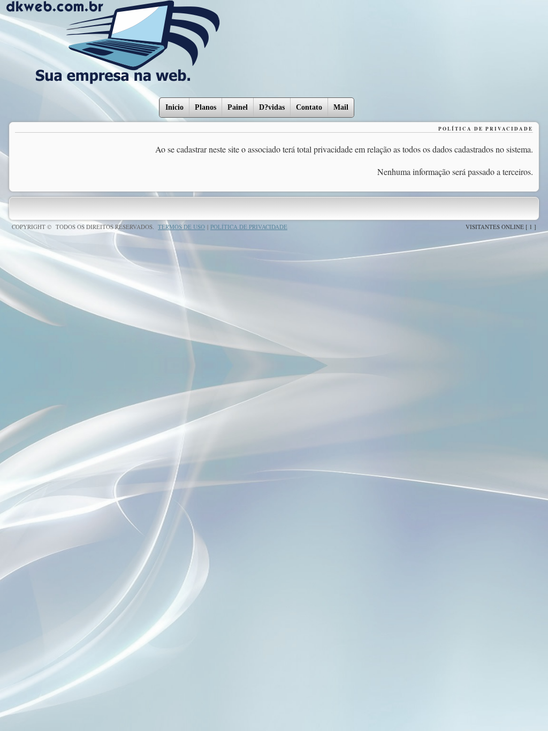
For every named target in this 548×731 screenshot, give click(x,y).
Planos (205, 107)
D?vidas (272, 107)
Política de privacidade (248, 227)
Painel (237, 107)
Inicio (174, 107)
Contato (309, 107)
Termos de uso (181, 227)
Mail (340, 107)
